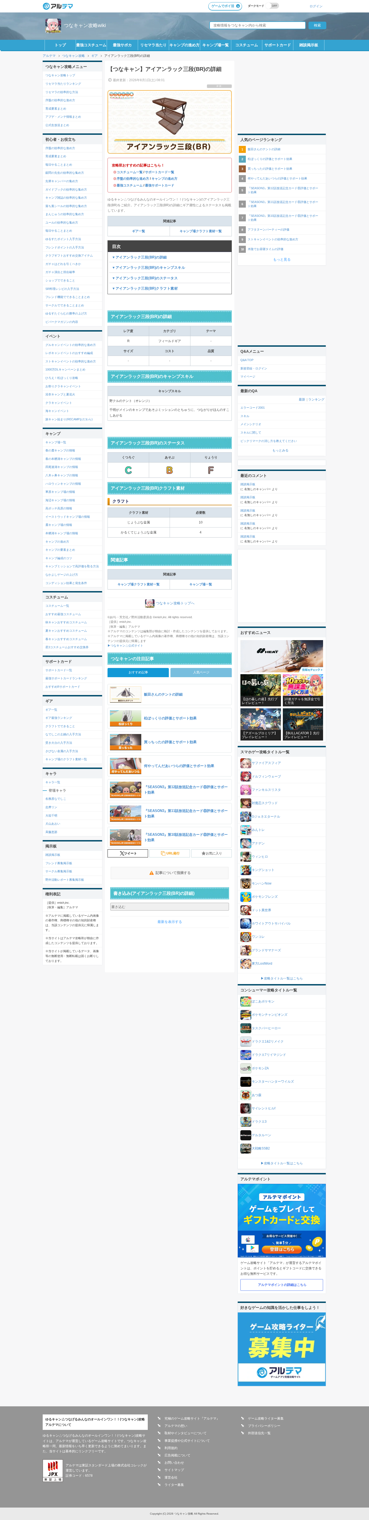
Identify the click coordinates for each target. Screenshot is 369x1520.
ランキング (316, 399)
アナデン (258, 843)
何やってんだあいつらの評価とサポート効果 (277, 178)
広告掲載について (177, 1455)
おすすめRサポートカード (62, 686)
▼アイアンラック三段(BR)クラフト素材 (145, 288)
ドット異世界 (261, 910)
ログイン (316, 6)
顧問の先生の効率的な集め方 (64, 172)
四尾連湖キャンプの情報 (61, 467)
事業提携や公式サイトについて (187, 1441)
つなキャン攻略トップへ (175, 603)
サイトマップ (174, 1470)
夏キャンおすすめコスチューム (66, 630)
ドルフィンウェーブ (266, 776)
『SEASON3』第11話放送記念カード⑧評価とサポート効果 (283, 204)
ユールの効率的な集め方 (61, 222)
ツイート (130, 853)
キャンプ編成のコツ (58, 558)
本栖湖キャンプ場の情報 (61, 533)
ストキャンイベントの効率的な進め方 (70, 361)
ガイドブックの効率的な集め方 (66, 189)
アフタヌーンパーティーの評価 (268, 229)
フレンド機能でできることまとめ (67, 297)
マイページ (247, 376)
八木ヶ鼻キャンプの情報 (61, 475)
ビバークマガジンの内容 (61, 321)
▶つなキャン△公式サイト (125, 645)
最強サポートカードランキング (66, 678)
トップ (60, 45)
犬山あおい (52, 823)
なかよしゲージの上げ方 (61, 574)
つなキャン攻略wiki (85, 25)
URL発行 (173, 853)
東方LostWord (262, 963)
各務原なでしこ (55, 798)
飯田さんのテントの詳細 (264, 149)
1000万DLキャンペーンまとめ (65, 369)
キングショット (263, 870)
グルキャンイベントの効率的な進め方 (70, 344)
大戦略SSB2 (261, 1148)
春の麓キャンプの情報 (60, 450)
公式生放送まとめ (57, 125)
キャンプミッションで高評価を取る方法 (72, 566)
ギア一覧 (138, 231)
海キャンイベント (57, 410)
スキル (244, 416)
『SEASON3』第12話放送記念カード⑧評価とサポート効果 (283, 190)
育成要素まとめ (55, 108)
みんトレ (258, 830)
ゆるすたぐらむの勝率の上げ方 (66, 313)
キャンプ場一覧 (215, 45)
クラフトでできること (60, 726)
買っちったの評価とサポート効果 (270, 168)
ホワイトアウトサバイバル (271, 923)
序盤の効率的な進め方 (133, 179)
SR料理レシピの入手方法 (62, 288)
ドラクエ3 (259, 1121)
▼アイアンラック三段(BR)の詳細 (139, 257)
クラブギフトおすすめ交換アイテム (69, 255)
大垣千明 (51, 815)
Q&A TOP (246, 360)
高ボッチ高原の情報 (58, 508)
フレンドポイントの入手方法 (64, 247)
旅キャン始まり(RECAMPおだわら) (69, 419)
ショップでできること (60, 280)
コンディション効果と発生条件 (66, 583)
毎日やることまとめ (58, 164)
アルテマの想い (176, 1426)
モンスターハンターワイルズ (273, 1081)
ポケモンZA (260, 1068)
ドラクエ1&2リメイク (268, 1041)
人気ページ (201, 672)
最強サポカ (122, 45)
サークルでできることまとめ (64, 305)
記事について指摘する (173, 873)
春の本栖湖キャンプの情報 (63, 458)
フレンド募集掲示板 (58, 863)
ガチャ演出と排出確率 (60, 272)
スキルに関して (250, 432)
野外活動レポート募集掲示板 (64, 879)
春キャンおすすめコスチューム (66, 639)
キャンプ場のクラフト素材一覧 (66, 759)
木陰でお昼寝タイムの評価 (265, 249)
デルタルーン (261, 1135)
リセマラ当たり (153, 45)
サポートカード (277, 45)
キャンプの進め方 (184, 45)
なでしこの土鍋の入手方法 (63, 734)
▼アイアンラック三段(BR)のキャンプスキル (148, 268)
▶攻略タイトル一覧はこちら (282, 978)
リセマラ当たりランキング (63, 83)
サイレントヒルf (263, 1108)
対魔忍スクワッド (265, 803)
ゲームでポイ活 (223, 6)
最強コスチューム (91, 45)
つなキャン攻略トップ (60, 75)
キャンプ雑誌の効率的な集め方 (66, 197)
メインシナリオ (250, 424)
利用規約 (171, 1448)
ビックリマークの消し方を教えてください (268, 441)
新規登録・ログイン (253, 368)
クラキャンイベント (58, 402)
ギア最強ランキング (58, 717)
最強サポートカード (159, 185)
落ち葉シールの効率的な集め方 (66, 206)
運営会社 (171, 1477)
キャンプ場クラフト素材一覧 (201, 231)
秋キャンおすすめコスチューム (66, 622)
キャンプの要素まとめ (60, 549)
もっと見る (282, 259)
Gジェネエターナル (266, 816)
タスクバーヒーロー (266, 1028)
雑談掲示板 (308, 45)
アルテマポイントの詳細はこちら (282, 1285)
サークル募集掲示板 (58, 871)
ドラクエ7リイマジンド (269, 1055)
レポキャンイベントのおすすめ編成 (69, 353)
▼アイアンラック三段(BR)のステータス (145, 278)
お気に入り (214, 853)
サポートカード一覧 (159, 172)
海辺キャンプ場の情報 (60, 500)
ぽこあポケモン (263, 1001)
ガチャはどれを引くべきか (63, 264)
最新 (302, 399)
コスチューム (246, 45)
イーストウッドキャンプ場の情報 (67, 516)
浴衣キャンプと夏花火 (60, 394)
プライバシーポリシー (264, 1426)
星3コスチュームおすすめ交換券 (67, 647)
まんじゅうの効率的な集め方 (64, 214)
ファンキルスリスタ (266, 790)
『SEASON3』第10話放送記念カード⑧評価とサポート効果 (283, 217)
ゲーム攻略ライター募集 (266, 1418)
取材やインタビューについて (186, 1433)
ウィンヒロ (260, 857)
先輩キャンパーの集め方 (61, 181)
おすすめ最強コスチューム (63, 614)
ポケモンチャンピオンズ (269, 1015)
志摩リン (51, 807)
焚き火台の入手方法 (58, 742)
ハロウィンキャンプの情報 (63, 483)
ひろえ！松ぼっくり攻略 (61, 377)
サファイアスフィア (266, 763)
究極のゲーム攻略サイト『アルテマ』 (192, 1418)
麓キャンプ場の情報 (58, 524)
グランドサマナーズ (266, 950)
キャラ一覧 (52, 782)
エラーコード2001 (252, 407)
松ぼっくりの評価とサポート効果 (270, 158)
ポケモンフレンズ (265, 897)
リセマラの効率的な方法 (61, 92)
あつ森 (256, 1095)
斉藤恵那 (51, 832)
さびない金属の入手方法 (61, 751)
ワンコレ (258, 937)
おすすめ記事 (138, 672)
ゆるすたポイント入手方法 (63, 239)
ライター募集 (174, 1485)
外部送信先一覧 (259, 1433)
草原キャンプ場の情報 (60, 491)
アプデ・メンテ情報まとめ (63, 116)
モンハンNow (261, 883)
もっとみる (280, 450)
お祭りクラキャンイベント (63, 386)
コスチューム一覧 (130, 172)
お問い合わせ (174, 1463)
